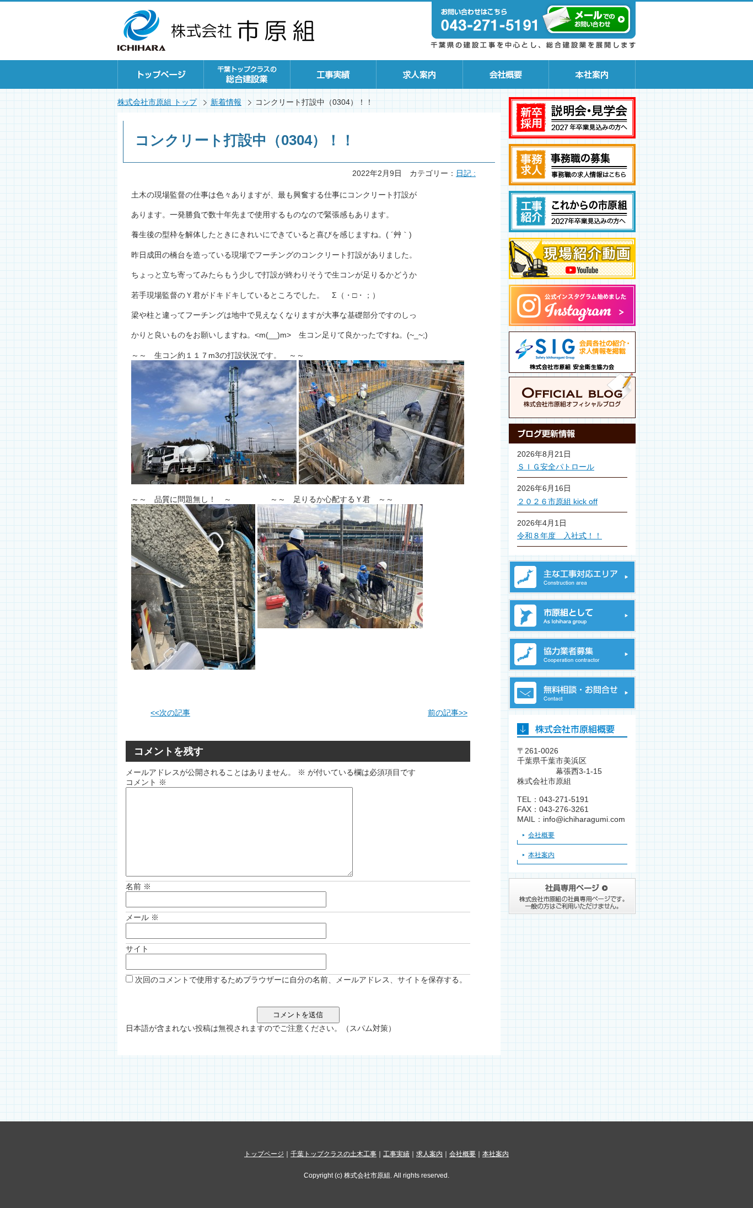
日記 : (466, 173)
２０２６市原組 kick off (557, 501)
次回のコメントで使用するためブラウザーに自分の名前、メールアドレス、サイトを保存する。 (301, 979)
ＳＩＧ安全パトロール (555, 466)
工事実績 (333, 74)
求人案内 (419, 74)
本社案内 (592, 74)
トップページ (160, 74)
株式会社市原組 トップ (157, 102)
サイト (137, 948)
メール (142, 917)
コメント (146, 782)
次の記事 (170, 712)
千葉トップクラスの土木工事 (333, 1154)
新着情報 (226, 102)
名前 (138, 886)
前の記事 (447, 712)
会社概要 (506, 74)
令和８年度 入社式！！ (559, 535)
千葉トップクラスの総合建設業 (247, 74)
